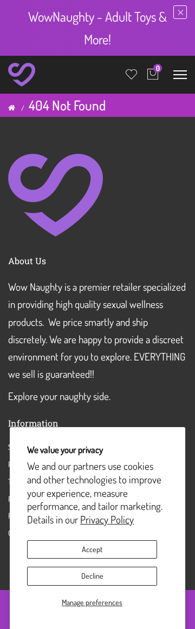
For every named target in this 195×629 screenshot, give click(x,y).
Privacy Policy (107, 519)
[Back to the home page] (11, 108)
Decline (92, 575)
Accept (92, 549)
